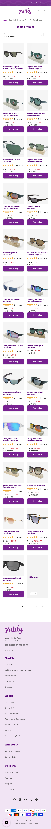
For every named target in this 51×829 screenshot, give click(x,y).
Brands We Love (12, 772)
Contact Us (10, 708)
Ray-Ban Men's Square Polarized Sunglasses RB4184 (13, 68)
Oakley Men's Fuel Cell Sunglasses (35, 393)
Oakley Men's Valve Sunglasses (34, 207)
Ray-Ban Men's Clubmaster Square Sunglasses (12, 486)
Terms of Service (12, 676)
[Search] (46, 35)
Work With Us (11, 744)
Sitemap (33, 577)
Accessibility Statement (15, 736)
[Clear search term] (41, 35)
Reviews (8, 778)
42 (35, 607)
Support (9, 696)
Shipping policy (34, 824)
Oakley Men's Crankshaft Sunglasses (12, 300)
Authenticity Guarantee (15, 719)
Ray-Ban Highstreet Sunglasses (10, 254)
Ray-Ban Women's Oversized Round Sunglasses (37, 114)
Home (4, 20)
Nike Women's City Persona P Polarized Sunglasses (37, 254)
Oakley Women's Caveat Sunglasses (11, 533)
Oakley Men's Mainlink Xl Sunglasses (12, 579)
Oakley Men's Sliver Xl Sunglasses (35, 533)
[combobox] (25, 35)
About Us (9, 658)
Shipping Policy (11, 724)
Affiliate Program (12, 751)
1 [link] (8, 607)
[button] (5, 11)
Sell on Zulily (10, 757)
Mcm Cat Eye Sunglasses (36, 485)
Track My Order (11, 713)
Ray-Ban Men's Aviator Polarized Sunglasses (35, 68)
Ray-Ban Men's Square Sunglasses (35, 347)
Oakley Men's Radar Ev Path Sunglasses (13, 347)
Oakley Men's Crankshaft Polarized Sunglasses (12, 207)
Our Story (9, 664)
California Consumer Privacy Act (19, 670)
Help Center (10, 702)
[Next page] (42, 606)
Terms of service (20, 824)
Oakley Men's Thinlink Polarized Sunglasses (34, 440)
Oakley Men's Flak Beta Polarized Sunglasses (35, 300)
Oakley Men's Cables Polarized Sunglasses (10, 440)
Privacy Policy (11, 681)
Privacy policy (38, 820)
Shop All (8, 783)
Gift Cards (9, 789)
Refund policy (26, 820)
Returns (8, 730)
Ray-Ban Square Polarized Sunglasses (12, 161)
